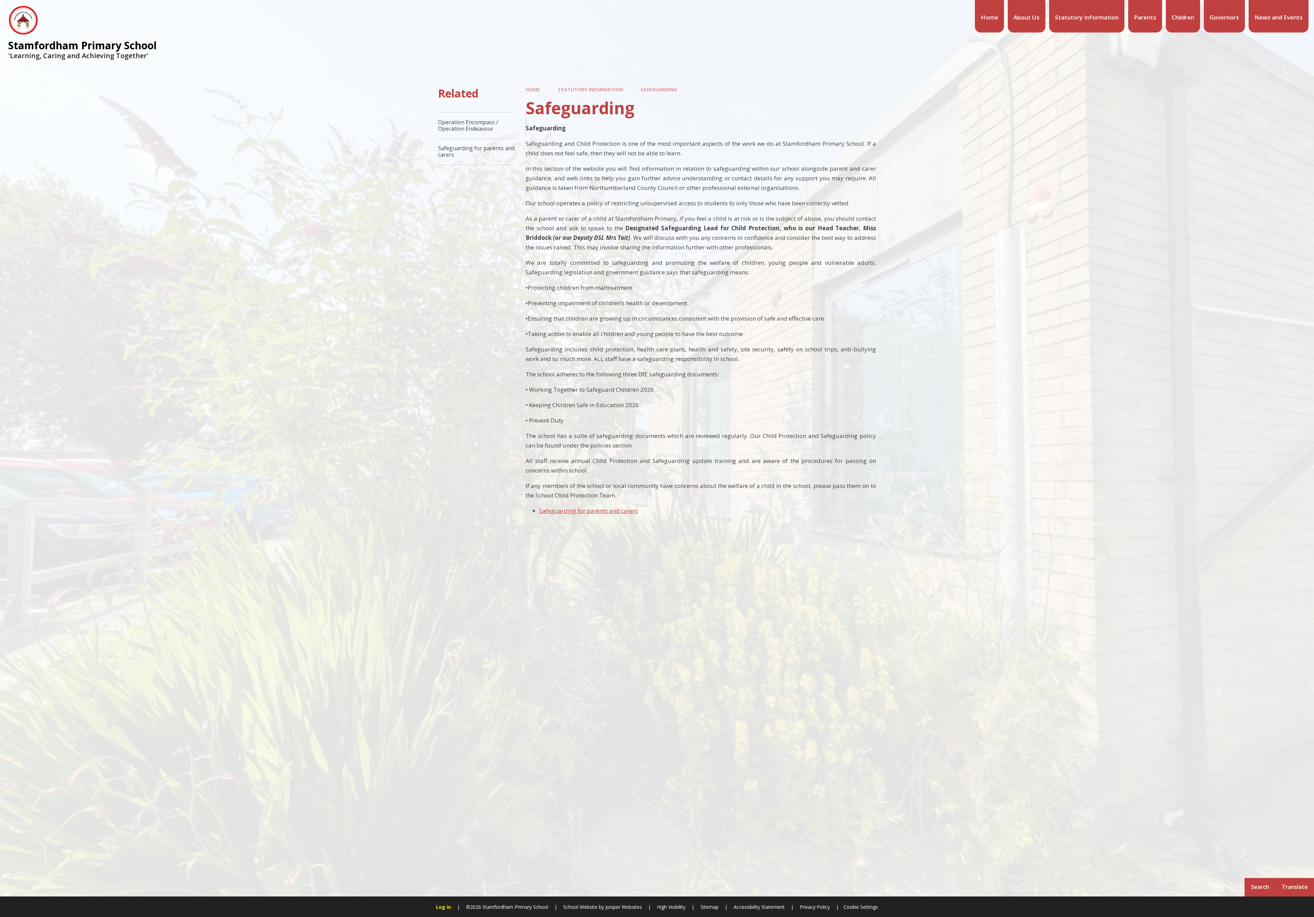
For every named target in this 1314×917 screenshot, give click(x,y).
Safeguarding (659, 89)
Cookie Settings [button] (860, 907)
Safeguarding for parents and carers (588, 511)
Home (533, 89)
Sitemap (709, 907)
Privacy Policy (815, 907)
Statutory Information (590, 89)
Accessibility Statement (759, 907)
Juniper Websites (623, 907)
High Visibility (671, 907)
